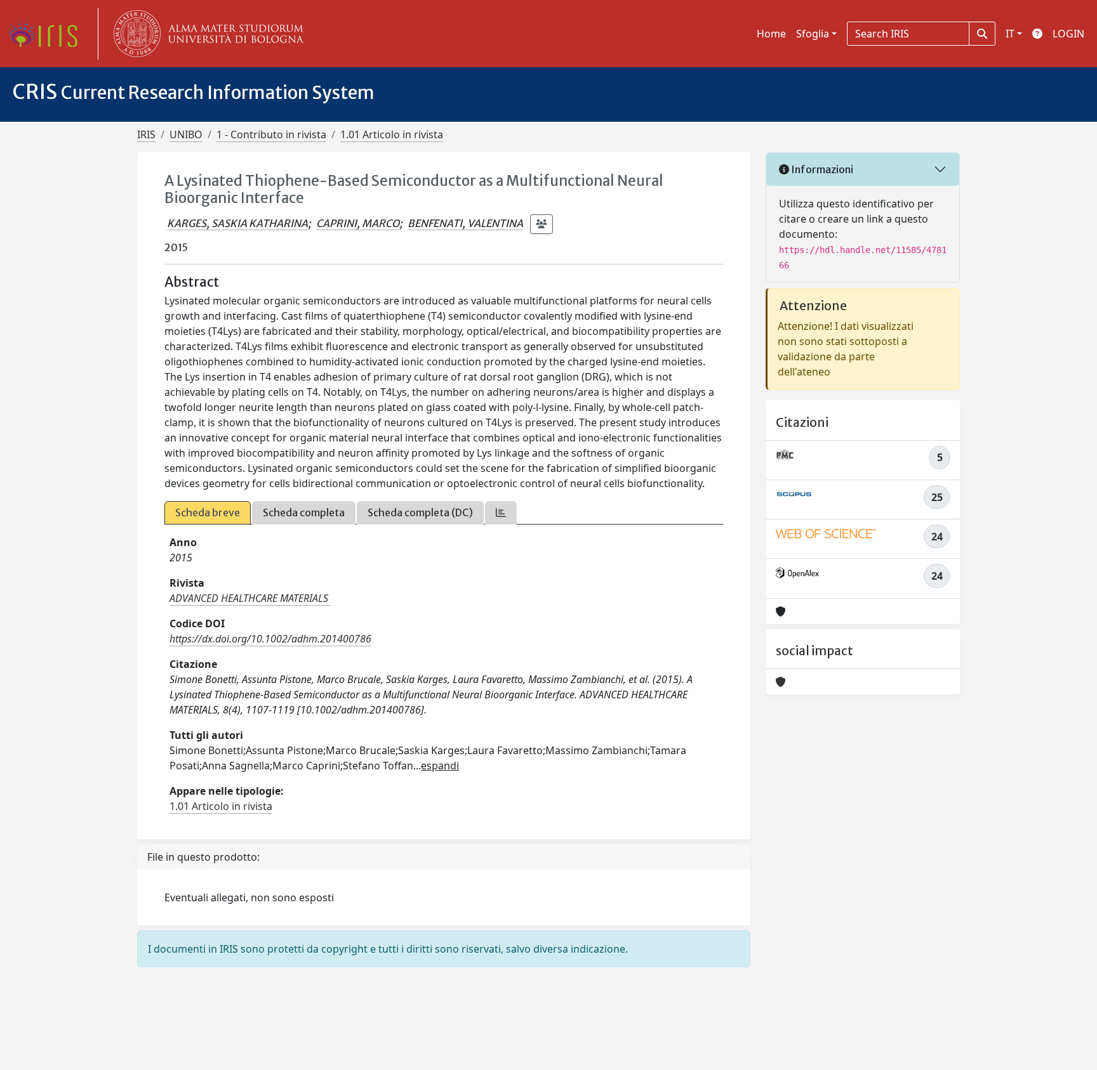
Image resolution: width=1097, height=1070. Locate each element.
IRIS (146, 134)
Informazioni (821, 169)
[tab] (501, 513)
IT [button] (1010, 34)
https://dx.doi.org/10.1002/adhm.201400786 (270, 639)
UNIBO (186, 134)
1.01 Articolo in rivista (391, 134)
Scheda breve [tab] (207, 512)
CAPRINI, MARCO (357, 223)
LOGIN (1068, 34)
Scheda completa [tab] (304, 512)
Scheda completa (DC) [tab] (420, 512)
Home (771, 34)
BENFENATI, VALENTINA (465, 223)
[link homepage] (48, 33)
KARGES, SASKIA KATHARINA (237, 223)
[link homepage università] (206, 34)
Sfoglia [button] (812, 34)
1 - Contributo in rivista (271, 134)
